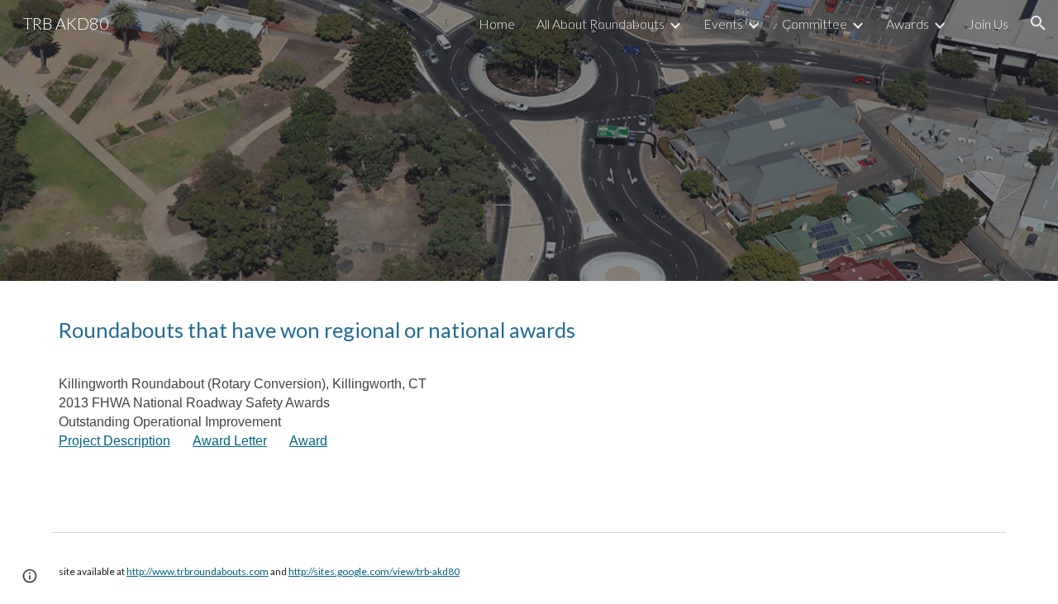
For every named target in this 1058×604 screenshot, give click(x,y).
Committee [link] (814, 23)
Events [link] (723, 23)
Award (308, 441)
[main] (529, 403)
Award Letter (230, 441)
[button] (1038, 23)
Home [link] (497, 23)
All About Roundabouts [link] (600, 23)
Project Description (114, 441)
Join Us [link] (988, 23)
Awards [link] (907, 23)
